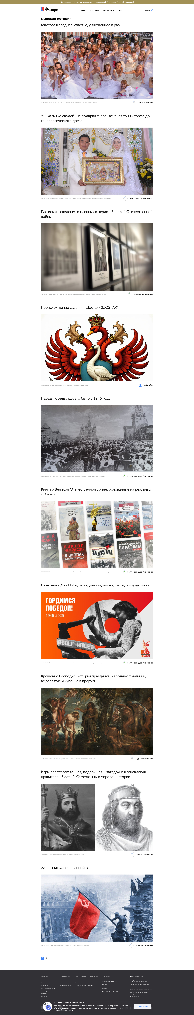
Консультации (64, 980)
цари (77, 854)
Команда (44, 993)
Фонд (76, 980)
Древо (83, 10)
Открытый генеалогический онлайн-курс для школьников (84, 986)
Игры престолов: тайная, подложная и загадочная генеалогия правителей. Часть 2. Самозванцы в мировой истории (93, 774)
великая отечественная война (64, 476)
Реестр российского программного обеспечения (139, 980)
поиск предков (100, 294)
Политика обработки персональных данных (109, 980)
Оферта (104, 984)
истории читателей (81, 385)
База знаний (107, 10)
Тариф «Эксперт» (65, 985)
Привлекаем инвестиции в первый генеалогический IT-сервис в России (97, 2)
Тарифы (43, 982)
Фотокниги (94, 10)
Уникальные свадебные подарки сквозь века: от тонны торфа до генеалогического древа (95, 118)
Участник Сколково (136, 987)
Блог (120, 10)
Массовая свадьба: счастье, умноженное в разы (81, 25)
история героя (110, 572)
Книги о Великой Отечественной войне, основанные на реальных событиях (96, 492)
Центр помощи (134, 996)
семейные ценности (60, 102)
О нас (43, 980)
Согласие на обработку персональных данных (110, 991)
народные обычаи (105, 198)
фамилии (70, 385)
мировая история (91, 102)
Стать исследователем (48, 988)
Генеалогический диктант (83, 982)
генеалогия (70, 854)
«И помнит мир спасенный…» (65, 868)
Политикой (68, 1010)
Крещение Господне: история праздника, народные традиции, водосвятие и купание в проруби (93, 679)
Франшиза (44, 985)
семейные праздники (76, 102)
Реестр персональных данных (139, 984)
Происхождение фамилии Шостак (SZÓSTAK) (79, 308)
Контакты (44, 996)
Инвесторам (45, 991)
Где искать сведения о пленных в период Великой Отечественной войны (96, 214)
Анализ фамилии (65, 982)
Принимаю (142, 1006)
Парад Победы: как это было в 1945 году (75, 399)
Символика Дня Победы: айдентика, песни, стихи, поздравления (95, 585)
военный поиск (58, 294)
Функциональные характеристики (141, 989)
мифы (81, 854)
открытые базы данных (73, 294)
